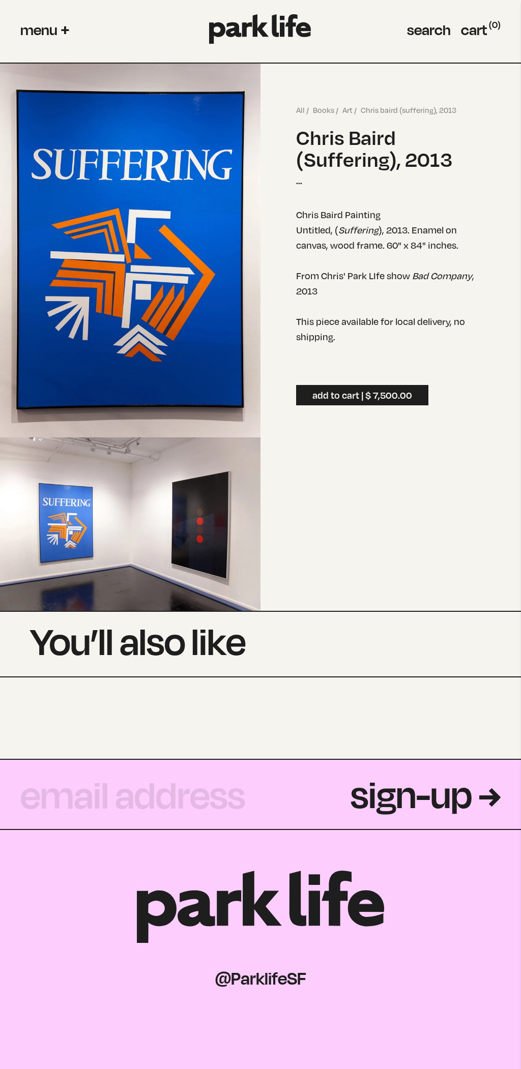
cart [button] (481, 29)
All (300, 110)
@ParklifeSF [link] (260, 978)
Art (347, 110)
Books (323, 110)
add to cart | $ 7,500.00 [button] (362, 395)
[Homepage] (260, 29)
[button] (44, 29)
